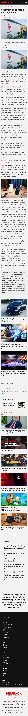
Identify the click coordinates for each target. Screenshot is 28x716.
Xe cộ (4, 629)
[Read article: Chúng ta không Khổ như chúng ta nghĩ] (21, 405)
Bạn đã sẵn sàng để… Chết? (13, 572)
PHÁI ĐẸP (5, 668)
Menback (9, 701)
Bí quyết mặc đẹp (7, 617)
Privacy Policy (21, 710)
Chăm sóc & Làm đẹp (7, 624)
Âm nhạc (5, 645)
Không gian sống (6, 637)
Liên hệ (15, 710)
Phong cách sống (7, 627)
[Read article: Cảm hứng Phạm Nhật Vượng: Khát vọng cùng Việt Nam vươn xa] (14, 422)
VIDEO (4, 673)
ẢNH (4, 675)
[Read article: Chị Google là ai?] (14, 442)
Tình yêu (5, 653)
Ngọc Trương (7, 15)
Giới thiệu (10, 710)
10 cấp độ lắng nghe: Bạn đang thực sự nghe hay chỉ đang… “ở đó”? (14, 548)
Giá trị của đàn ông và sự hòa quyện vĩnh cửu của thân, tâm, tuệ (14, 566)
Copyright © (16, 712)
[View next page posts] (15, 535)
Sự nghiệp (5, 660)
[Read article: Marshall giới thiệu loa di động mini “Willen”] (14, 519)
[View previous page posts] (13, 535)
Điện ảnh (5, 647)
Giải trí (4, 649)
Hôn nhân (5, 655)
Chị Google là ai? (7, 451)
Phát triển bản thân (7, 663)
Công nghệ (10, 6)
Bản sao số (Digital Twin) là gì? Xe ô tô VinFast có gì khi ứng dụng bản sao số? (14, 346)
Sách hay (5, 642)
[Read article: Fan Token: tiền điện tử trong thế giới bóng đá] (14, 460)
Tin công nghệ (17, 391)
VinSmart (3, 393)
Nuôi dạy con (6, 657)
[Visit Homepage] (6, 2)
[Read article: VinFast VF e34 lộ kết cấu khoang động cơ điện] (14, 308)
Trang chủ (4, 6)
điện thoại (4, 165)
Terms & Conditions (8, 712)
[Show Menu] (23, 2)
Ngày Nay (7, 388)
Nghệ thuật (5, 644)
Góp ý (22, 712)
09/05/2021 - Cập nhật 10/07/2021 (10, 17)
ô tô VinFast (7, 83)
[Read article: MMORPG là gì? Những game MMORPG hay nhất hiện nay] (14, 499)
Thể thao (5, 634)
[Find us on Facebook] (12, 698)
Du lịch (4, 635)
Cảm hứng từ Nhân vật (7, 682)
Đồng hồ (4, 630)
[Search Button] (26, 2)
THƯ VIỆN (5, 670)
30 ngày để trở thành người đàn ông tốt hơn (12, 684)
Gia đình (4, 652)
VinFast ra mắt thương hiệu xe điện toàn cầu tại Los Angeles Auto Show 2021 (13, 374)
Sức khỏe (5, 620)
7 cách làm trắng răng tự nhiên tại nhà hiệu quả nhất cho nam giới (14, 577)
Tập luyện (5, 622)
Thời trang (5, 616)
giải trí (13, 110)
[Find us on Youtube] (15, 698)
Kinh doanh (5, 662)
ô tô (6, 122)
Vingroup (23, 391)
